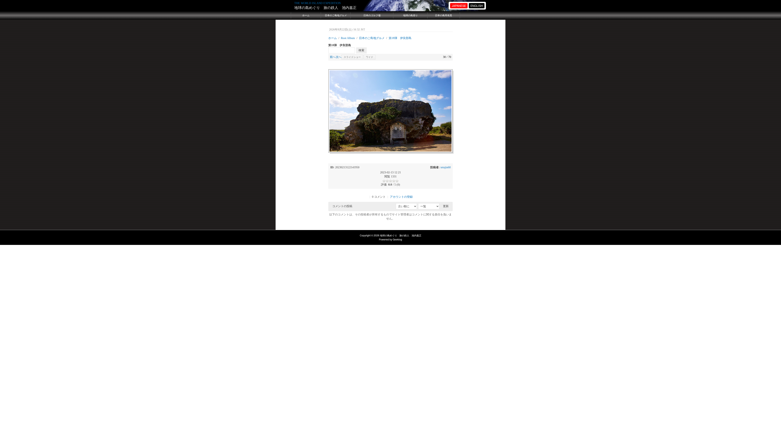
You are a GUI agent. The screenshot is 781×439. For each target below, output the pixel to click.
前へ (333, 57)
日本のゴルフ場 (372, 15)
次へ (338, 57)
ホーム (306, 15)
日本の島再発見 (443, 15)
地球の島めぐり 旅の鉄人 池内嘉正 (325, 8)
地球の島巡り (410, 15)
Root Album (348, 38)
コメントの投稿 (342, 206)
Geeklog (397, 239)
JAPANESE (459, 6)
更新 (446, 206)
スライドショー (352, 57)
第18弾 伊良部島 (400, 38)
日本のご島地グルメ (336, 15)
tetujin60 (446, 167)
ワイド (369, 57)
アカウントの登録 (401, 196)
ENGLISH (476, 6)
